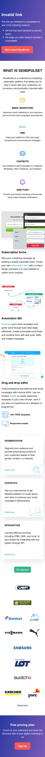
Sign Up (22, 745)
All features (22, 569)
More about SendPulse (17, 49)
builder (13, 395)
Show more (23, 705)
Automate (6, 324)
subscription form (19, 265)
